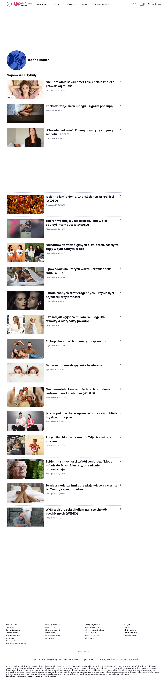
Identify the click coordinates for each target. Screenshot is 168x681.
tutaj (53, 676)
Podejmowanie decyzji (53, 635)
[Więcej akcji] (120, 81)
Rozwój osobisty (50, 627)
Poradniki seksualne (13, 630)
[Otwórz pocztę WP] (135, 4)
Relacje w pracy (89, 638)
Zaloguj (151, 4)
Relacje (57, 4)
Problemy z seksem (13, 635)
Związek (71, 4)
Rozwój (84, 4)
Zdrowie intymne (12, 633)
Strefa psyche (100, 4)
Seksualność (42, 4)
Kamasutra (10, 638)
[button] (142, 4)
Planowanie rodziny (130, 635)
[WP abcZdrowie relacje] (25, 4)
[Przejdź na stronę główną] (9, 5)
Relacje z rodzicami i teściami (94, 630)
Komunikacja (49, 638)
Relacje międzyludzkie (91, 627)
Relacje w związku (130, 630)
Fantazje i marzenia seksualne (16, 644)
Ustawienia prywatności (127, 659)
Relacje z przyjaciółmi (91, 635)
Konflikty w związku (130, 633)
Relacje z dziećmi (90, 633)
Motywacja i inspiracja (53, 630)
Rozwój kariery (50, 633)
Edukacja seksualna (13, 641)
